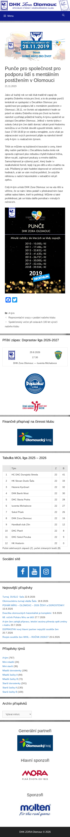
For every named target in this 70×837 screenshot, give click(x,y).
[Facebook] (22, 571)
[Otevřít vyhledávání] (63, 15)
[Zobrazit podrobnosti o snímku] (35, 437)
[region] (35, 439)
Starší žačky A (9, 687)
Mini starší (7, 666)
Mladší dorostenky (11, 670)
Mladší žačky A (10, 674)
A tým (11, 313)
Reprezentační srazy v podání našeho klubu (31, 317)
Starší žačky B (9, 692)
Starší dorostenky (11, 683)
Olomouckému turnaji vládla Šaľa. (19, 601)
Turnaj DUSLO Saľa (13, 596)
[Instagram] (46, 571)
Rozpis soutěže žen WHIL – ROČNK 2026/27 (25, 637)
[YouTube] (34, 571)
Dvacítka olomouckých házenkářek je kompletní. (27, 613)
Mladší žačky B (10, 679)
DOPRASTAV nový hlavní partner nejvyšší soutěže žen (30, 629)
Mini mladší (8, 662)
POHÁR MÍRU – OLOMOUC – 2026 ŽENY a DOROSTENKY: (33, 605)
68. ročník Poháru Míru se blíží (18, 617)
